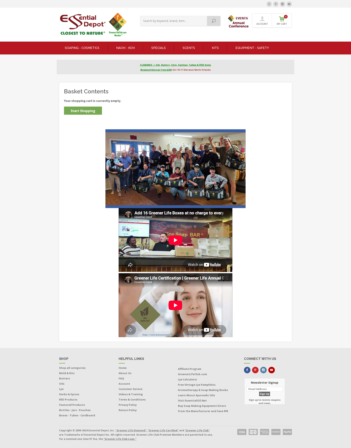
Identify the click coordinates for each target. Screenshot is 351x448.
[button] (239, 20)
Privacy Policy (128, 405)
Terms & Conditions (132, 399)
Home (123, 368)
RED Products (68, 399)
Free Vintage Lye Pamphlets (197, 384)
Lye (61, 389)
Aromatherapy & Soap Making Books (203, 390)
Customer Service (130, 389)
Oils (61, 383)
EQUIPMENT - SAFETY (252, 48)
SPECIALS (158, 48)
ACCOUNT (262, 24)
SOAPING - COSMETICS (82, 48)
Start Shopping (83, 111)
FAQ (121, 378)
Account (124, 383)
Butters (64, 378)
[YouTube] (289, 4)
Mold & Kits (67, 373)
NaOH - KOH (125, 48)
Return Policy (128, 410)
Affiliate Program (189, 369)
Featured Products (72, 405)
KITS (215, 48)
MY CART (282, 20)
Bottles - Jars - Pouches (75, 410)
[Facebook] (269, 4)
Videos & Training (131, 394)
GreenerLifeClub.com (192, 374)
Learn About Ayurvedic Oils (196, 395)
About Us (125, 373)
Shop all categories (72, 368)
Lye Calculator (187, 379)
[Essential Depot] (92, 25)
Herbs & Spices (69, 394)
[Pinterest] (275, 4)
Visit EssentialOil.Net (192, 400)
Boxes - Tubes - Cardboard (77, 415)
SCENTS (189, 48)
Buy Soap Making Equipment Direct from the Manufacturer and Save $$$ (203, 408)
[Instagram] (282, 4)
